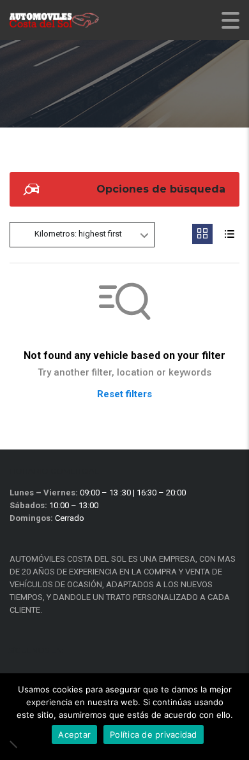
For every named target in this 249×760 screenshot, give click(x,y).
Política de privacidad (153, 734)
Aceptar (74, 734)
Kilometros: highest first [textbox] (78, 233)
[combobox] (82, 235)
